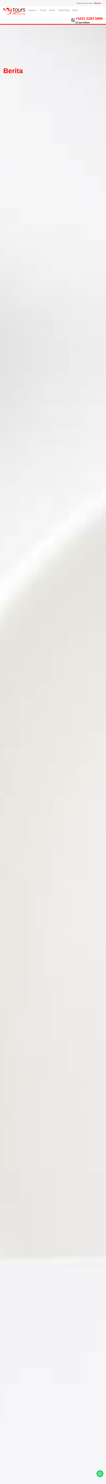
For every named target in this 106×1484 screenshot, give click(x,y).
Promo (43, 10)
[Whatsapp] (99, 1473)
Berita (52, 10)
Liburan (32, 10)
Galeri (75, 10)
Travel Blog (63, 10)
